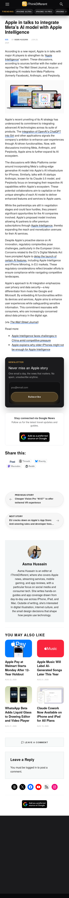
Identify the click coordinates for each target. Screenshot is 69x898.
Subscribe (34, 396)
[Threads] (14, 787)
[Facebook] (30, 787)
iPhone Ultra (24, 11)
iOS (6, 39)
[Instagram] (55, 787)
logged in (31, 767)
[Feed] (47, 787)
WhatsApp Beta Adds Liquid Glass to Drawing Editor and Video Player (18, 714)
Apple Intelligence (42, 225)
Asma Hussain (21, 39)
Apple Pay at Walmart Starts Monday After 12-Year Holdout (17, 668)
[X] (22, 787)
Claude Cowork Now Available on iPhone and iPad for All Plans (49, 714)
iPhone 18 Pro (44, 11)
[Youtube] (39, 787)
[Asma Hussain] (34, 551)
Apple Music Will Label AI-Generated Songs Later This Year (49, 668)
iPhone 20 (61, 11)
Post (12, 461)
